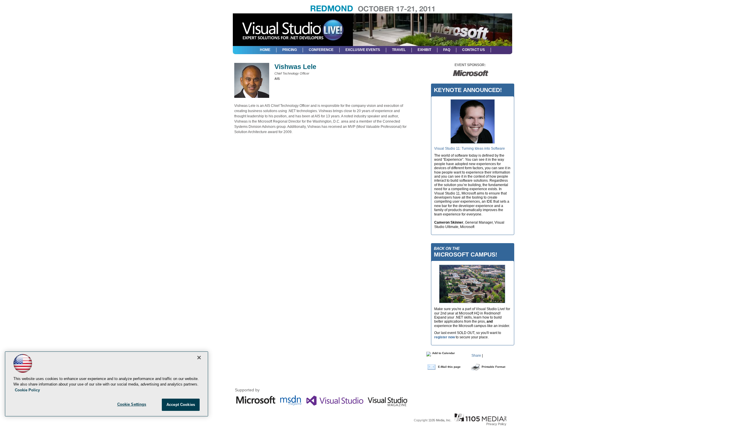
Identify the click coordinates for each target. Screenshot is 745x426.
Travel (399, 50)
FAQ (446, 50)
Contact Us (473, 50)
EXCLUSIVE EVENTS (362, 50)
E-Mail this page (449, 366)
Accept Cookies (180, 404)
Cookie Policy (27, 390)
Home (265, 50)
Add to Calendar (443, 353)
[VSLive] (292, 27)
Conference (321, 50)
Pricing (289, 50)
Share (476, 355)
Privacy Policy (496, 424)
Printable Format (493, 366)
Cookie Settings (131, 404)
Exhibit (424, 50)
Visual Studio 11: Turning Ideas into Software (469, 148)
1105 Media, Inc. (439, 420)
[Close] (199, 357)
